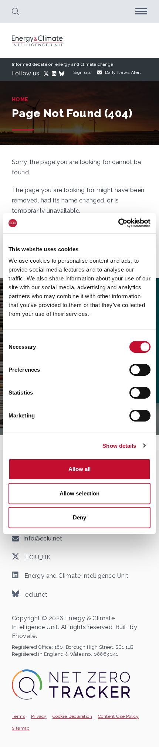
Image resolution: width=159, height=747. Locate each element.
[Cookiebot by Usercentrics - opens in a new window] (118, 223)
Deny (79, 517)
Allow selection (80, 493)
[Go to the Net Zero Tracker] (71, 684)
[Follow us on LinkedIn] (55, 73)
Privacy (39, 716)
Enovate (24, 635)
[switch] (139, 370)
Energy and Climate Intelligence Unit (75, 575)
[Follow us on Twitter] (48, 73)
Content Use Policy (118, 716)
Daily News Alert (123, 72)
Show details (119, 446)
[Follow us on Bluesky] (63, 73)
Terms (18, 716)
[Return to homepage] (38, 40)
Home (20, 99)
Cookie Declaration (72, 716)
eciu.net (36, 594)
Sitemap (21, 728)
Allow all (79, 469)
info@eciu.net (43, 538)
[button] (15, 11)
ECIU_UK (37, 556)
